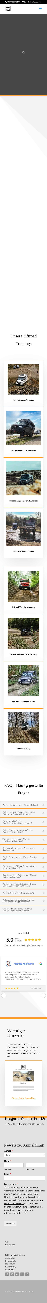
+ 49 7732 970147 (13, 1124)
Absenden (10, 1223)
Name (8, 1161)
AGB (6, 1242)
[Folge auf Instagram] (12, 1274)
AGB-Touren (10, 1244)
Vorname (7, 1169)
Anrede (8, 1151)
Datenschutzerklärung (14, 1203)
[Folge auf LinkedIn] (22, 1274)
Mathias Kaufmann (24, 963)
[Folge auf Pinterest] (27, 1274)
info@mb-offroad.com (33, 1124)
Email (7, 1174)
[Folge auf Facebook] (7, 1274)
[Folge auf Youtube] (17, 1274)
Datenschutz (11, 1184)
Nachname (30, 1169)
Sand (26, 236)
